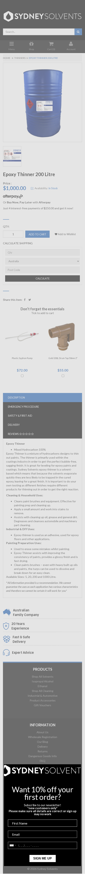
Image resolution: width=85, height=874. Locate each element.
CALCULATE (43, 278)
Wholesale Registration (42, 737)
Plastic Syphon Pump (22, 358)
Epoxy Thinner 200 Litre (43, 57)
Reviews (13, 434)
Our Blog (42, 741)
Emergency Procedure (23, 406)
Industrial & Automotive (43, 695)
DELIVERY (14, 424)
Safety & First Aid (20, 415)
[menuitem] (25, 300)
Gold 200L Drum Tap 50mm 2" (62, 358)
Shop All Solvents (42, 676)
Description (16, 397)
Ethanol (42, 686)
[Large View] (12, 156)
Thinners (20, 57)
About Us (42, 732)
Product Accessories (43, 700)
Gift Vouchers (42, 705)
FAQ (42, 760)
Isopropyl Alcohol (42, 681)
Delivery (43, 746)
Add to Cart (37, 234)
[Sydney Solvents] (42, 14)
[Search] (78, 31)
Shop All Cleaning (42, 691)
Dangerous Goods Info (42, 756)
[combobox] (39, 31)
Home (6, 57)
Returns (43, 751)
